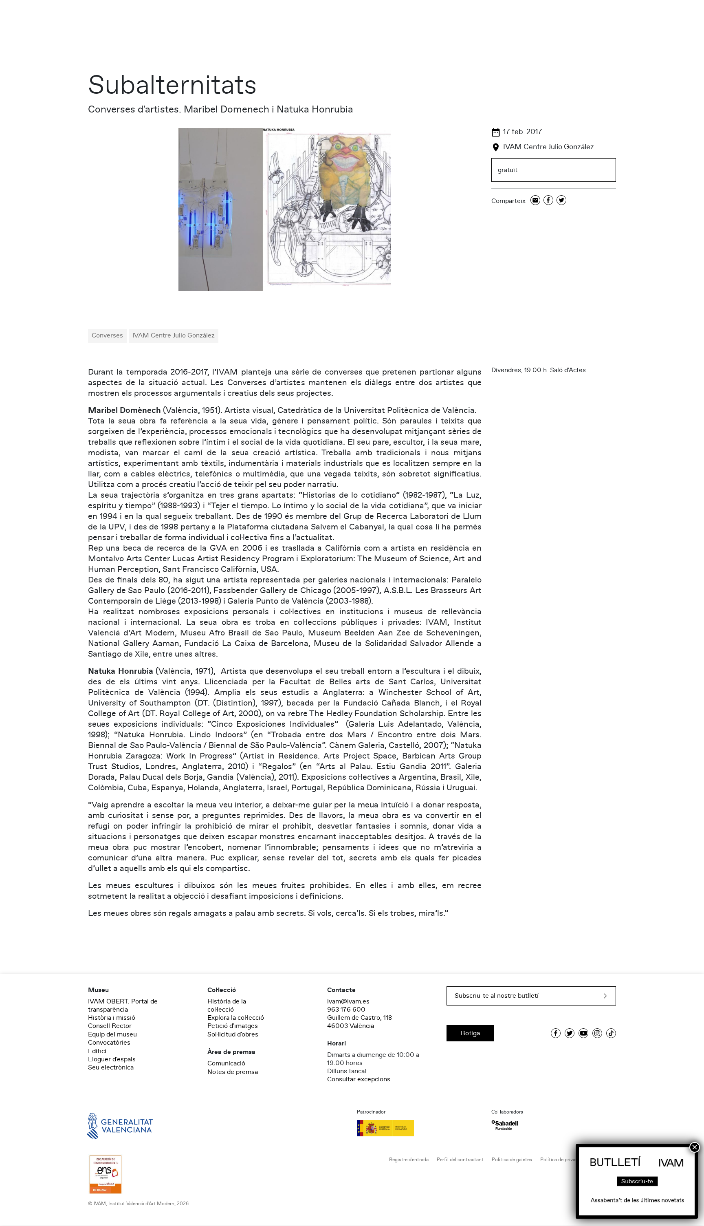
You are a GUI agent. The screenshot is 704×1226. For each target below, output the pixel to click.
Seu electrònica (111, 1067)
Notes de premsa (232, 1072)
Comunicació (226, 1063)
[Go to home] (108, 1125)
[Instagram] (597, 1033)
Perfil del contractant (460, 1160)
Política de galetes (512, 1160)
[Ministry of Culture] (419, 1128)
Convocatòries (109, 1043)
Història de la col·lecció (226, 1005)
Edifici (97, 1051)
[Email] (535, 200)
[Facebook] (548, 200)
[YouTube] (583, 1033)
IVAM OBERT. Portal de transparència (123, 1005)
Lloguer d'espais (112, 1059)
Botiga (470, 1033)
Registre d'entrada (409, 1160)
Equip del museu (112, 1034)
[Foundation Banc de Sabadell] (504, 1125)
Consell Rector (110, 1026)
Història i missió (111, 1018)
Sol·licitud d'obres (232, 1034)
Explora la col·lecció (235, 1018)
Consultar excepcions (358, 1079)
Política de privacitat (562, 1160)
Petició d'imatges (232, 1026)
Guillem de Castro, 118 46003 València (359, 1022)
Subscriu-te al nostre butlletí (497, 996)
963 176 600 (346, 1009)
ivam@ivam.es (348, 1001)
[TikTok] (611, 1033)
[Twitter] (561, 200)
